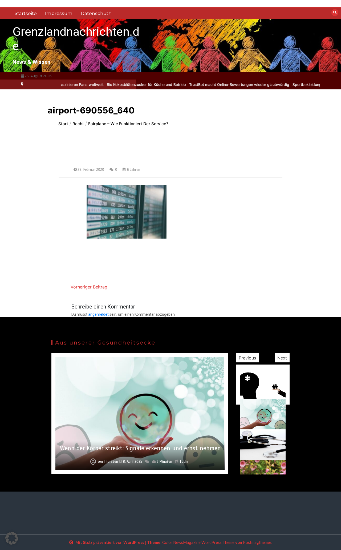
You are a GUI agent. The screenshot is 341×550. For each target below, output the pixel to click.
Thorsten (111, 462)
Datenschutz (96, 13)
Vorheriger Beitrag (89, 287)
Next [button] (282, 358)
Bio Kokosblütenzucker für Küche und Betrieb (134, 84)
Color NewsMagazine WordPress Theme (198, 542)
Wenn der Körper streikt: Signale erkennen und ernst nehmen (140, 448)
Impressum (58, 13)
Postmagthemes (257, 542)
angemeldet (98, 314)
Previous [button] (247, 358)
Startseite (26, 13)
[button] (11, 538)
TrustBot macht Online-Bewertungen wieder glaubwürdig (227, 84)
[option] (134, 84)
